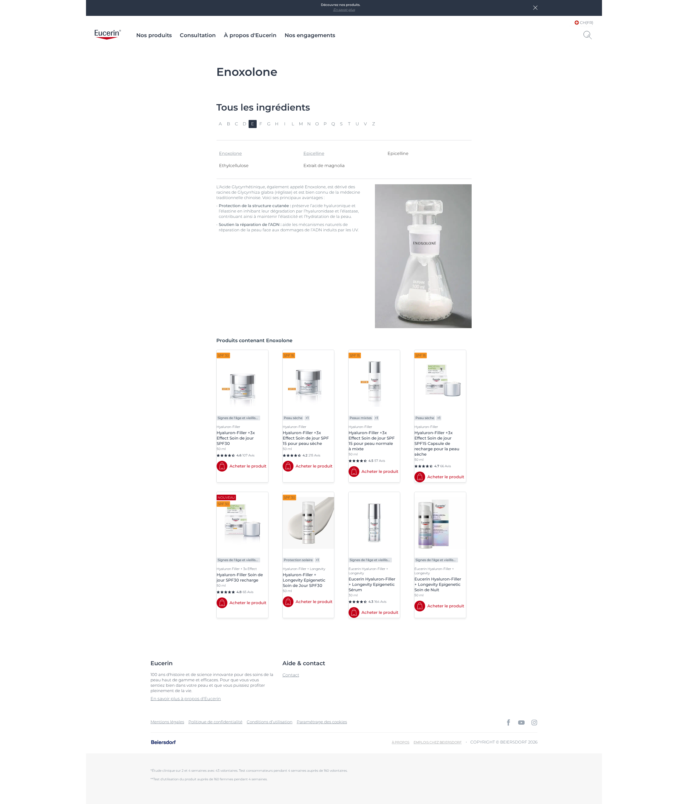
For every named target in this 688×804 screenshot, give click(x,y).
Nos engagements (310, 35)
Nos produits (154, 35)
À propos (400, 742)
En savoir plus (344, 10)
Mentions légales (167, 721)
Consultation (198, 35)
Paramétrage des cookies (322, 721)
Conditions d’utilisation (269, 721)
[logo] (108, 35)
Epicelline (313, 153)
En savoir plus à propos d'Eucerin (185, 698)
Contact (290, 675)
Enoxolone (230, 153)
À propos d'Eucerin (250, 35)
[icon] (508, 722)
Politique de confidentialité (215, 721)
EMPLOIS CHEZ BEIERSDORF (438, 742)
